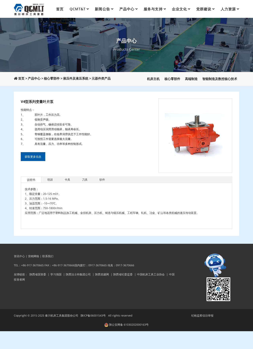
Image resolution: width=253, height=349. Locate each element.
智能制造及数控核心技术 (219, 79)
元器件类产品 (101, 78)
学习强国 (55, 274)
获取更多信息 (33, 156)
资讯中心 (19, 256)
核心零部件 (52, 78)
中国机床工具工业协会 (151, 274)
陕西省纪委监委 (123, 274)
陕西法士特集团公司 (78, 274)
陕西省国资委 (37, 274)
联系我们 (47, 256)
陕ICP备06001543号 (93, 315)
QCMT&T (78, 9)
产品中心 (126, 9)
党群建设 (203, 9)
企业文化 (179, 9)
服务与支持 (153, 9)
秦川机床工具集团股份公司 (61, 315)
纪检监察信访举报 (202, 315)
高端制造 (191, 79)
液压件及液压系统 (75, 78)
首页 (60, 9)
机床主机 (153, 79)
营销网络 (33, 256)
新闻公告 (102, 9)
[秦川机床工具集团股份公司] (29, 9)
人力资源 (228, 9)
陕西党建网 (102, 274)
